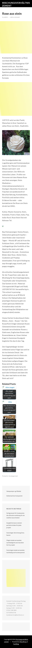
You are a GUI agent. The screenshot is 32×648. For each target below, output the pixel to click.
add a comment (15, 17)
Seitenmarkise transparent (14, 496)
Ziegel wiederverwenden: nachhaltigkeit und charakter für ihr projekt (15, 542)
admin (6, 17)
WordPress (23, 642)
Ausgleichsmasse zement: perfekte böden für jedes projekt (14, 525)
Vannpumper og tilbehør (13, 491)
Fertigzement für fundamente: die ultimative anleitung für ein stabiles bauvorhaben (15, 515)
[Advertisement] (16, 37)
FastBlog (16, 644)
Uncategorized (13, 476)
